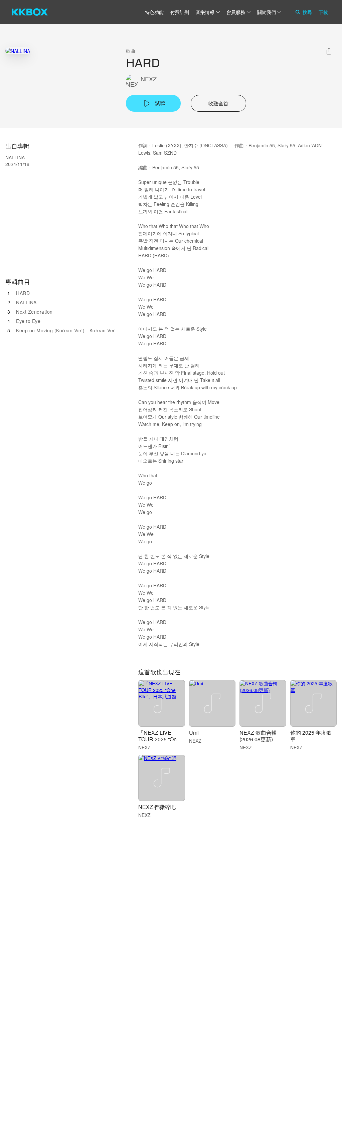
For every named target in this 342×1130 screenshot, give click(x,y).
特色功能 (154, 12)
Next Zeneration (34, 311)
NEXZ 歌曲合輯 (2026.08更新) (258, 736)
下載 (323, 12)
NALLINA (26, 302)
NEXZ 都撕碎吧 (157, 807)
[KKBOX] (29, 12)
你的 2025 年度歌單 (311, 736)
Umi (194, 732)
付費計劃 (179, 12)
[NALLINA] (17, 50)
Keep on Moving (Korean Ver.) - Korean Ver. (66, 330)
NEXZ (149, 79)
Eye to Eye (28, 321)
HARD (23, 293)
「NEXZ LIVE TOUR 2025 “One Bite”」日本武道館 (159, 739)
